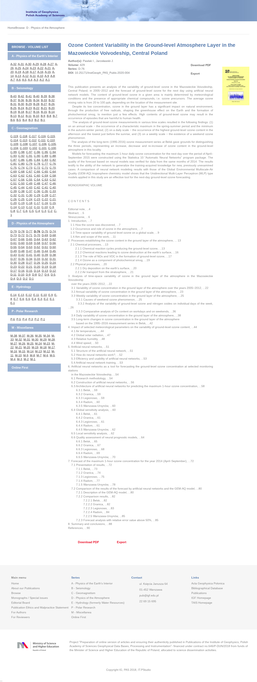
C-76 (53, 163)
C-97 (29, 152)
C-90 (37, 155)
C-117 (33, 136)
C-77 (45, 163)
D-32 (45, 259)
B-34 (36, 100)
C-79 (29, 163)
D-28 (21, 262)
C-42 (37, 187)
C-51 (13, 183)
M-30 (35, 339)
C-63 (13, 175)
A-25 (18, 68)
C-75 (13, 167)
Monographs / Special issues (29, 597)
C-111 (42, 140)
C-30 (29, 195)
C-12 (29, 207)
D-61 (13, 243)
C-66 (37, 171)
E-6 (22, 299)
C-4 (37, 211)
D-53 (29, 247)
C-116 (42, 136)
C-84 (37, 160)
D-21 (29, 266)
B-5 (18, 120)
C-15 (53, 203)
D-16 (21, 270)
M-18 (43, 347)
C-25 (21, 199)
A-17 (33, 72)
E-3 (40, 299)
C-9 (51, 207)
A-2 (42, 79)
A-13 (18, 76)
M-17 (51, 347)
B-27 (44, 104)
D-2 (25, 278)
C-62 (21, 175)
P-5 (18, 319)
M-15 (22, 351)
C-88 (53, 155)
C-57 (13, 179)
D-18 (53, 266)
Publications (199, 593)
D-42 (21, 255)
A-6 (18, 79)
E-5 (28, 299)
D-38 (53, 255)
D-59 (29, 243)
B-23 (29, 108)
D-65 (29, 239)
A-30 (28, 64)
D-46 (37, 251)
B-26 (52, 104)
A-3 (36, 79)
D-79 (13, 231)
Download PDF (201, 65)
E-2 (46, 299)
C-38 (21, 191)
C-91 (29, 155)
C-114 (14, 140)
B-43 (13, 96)
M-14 (30, 351)
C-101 (43, 148)
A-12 (25, 76)
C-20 (13, 203)
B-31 (13, 104)
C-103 (24, 148)
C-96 (37, 152)
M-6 (45, 355)
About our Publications (25, 588)
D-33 (37, 259)
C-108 (24, 144)
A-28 (43, 64)
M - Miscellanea (22, 327)
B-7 (55, 116)
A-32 (13, 64)
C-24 (29, 199)
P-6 (12, 319)
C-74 (21, 167)
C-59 (45, 175)
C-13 (21, 207)
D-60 (21, 243)
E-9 (50, 295)
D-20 (37, 266)
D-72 (21, 235)
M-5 (52, 355)
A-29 (36, 64)
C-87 (13, 160)
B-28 (36, 104)
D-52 (37, 247)
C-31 (21, 195)
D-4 (12, 278)
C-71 (45, 167)
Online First (20, 367)
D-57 (45, 243)
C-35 (45, 191)
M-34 (46, 335)
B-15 (44, 111)
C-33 (53, 191)
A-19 (18, 72)
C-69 (13, 171)
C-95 (45, 152)
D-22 (21, 266)
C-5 (31, 211)
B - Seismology (22, 88)
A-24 (25, 68)
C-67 (29, 171)
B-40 (36, 96)
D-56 (53, 243)
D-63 (45, 239)
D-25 (45, 262)
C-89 (45, 155)
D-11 (13, 274)
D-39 (45, 255)
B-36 (21, 100)
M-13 (38, 351)
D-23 (13, 266)
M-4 (12, 359)
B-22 (36, 108)
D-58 (37, 243)
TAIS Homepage (201, 602)
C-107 (33, 144)
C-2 (50, 211)
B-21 (44, 108)
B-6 (12, 120)
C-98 (21, 152)
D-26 (37, 262)
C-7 (19, 211)
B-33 (44, 100)
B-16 (36, 111)
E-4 (34, 299)
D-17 (13, 270)
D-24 (53, 262)
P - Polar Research (25, 311)
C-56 (21, 179)
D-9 (28, 274)
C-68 (21, 171)
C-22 (45, 199)
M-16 (13, 351)
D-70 (37, 235)
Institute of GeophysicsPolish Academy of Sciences (45, 13)
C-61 (29, 175)
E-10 (44, 295)
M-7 (39, 355)
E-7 (16, 299)
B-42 (21, 96)
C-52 (53, 179)
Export (195, 73)
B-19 (13, 111)
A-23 (33, 68)
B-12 (21, 116)
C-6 (25, 211)
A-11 (33, 76)
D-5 (53, 274)
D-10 (21, 274)
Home (11, 27)
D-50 (53, 247)
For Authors (18, 612)
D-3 (19, 278)
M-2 (26, 359)
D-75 (45, 231)
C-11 (37, 207)
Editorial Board (20, 602)
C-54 (37, 179)
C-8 (12, 211)
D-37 (13, 259)
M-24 (38, 343)
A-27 (51, 64)
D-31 (53, 259)
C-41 (45, 187)
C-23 (37, 199)
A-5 (24, 79)
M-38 (13, 335)
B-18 (21, 111)
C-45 (13, 187)
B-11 (29, 116)
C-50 (21, 183)
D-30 (13, 262)
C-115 (51, 136)
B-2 (37, 120)
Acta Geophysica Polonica (207, 583)
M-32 (18, 339)
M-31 (26, 339)
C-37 (29, 191)
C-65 (45, 171)
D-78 (21, 231)
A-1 (47, 79)
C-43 (29, 187)
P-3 (31, 319)
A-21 (48, 68)
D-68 (53, 235)
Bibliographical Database (207, 588)
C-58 (53, 175)
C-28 (45, 195)
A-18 (25, 72)
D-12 (53, 270)
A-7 (12, 79)
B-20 (52, 108)
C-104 (14, 148)
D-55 (13, 247)
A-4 (30, 79)
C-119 (14, 136)
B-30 (21, 104)
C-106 (43, 144)
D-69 (45, 235)
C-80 (21, 163)
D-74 (53, 231)
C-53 (45, 179)
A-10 (40, 76)
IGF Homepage (201, 597)
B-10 (36, 116)
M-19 (35, 347)
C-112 (33, 140)
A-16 (40, 72)
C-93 (13, 155)
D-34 (29, 259)
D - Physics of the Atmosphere (45, 27)
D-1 (31, 278)
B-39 (44, 96)
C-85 (29, 160)
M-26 (22, 343)
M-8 (32, 355)
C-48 (37, 183)
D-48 (21, 251)
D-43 (13, 255)
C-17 (37, 203)
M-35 (38, 335)
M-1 (32, 359)
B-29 (29, 104)
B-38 (52, 96)
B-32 (52, 100)
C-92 (21, 155)
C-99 (13, 152)
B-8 (49, 116)
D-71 (29, 235)
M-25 (30, 343)
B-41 (29, 96)
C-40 (53, 187)
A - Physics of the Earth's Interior (35, 56)
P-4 (24, 319)
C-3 (44, 211)
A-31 (21, 64)
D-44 (45, 251)
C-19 (21, 203)
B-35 (29, 100)
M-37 (22, 335)
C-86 (21, 160)
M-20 (26, 347)
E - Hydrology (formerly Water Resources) (97, 602)
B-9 (43, 116)
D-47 (29, 251)
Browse (20, 27)
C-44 (21, 187)
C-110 (51, 140)
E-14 (13, 295)
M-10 (18, 355)
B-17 (29, 111)
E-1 (52, 299)
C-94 (53, 152)
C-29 (37, 195)
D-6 (47, 274)
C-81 (13, 163)
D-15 (29, 270)
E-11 (36, 295)
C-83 (45, 160)
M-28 (51, 339)
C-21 (53, 199)
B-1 (43, 120)
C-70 (53, 167)
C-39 (13, 191)
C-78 (37, 163)
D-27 (29, 262)
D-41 (29, 255)
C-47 (45, 183)
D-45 (53, 251)
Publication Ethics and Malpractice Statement (38, 607)
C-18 (29, 203)
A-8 (52, 76)
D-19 (45, 266)
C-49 (29, 183)
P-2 (37, 319)
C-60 (37, 175)
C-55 (29, 179)
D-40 (37, 255)
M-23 (46, 343)
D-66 (21, 239)
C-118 (23, 136)
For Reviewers (20, 617)
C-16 (45, 203)
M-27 (13, 343)
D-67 (13, 239)
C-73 (29, 167)
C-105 (52, 144)
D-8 (34, 274)
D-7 (40, 274)
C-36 (37, 191)
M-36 (30, 335)
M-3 (19, 359)
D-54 (21, 247)
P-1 (43, 319)
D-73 (13, 235)
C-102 (33, 148)
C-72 (37, 167)
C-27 (53, 195)
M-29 (43, 339)
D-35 (21, 259)
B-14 (52, 111)
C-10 (45, 207)
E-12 (29, 295)
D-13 (45, 270)
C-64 (53, 171)
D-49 (13, 251)
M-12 (46, 351)
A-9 (47, 76)
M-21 (18, 347)
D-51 (45, 247)
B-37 (13, 100)
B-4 (24, 120)
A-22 (40, 68)
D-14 (37, 270)
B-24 (21, 108)
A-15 (48, 72)
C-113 (23, 140)
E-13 (21, 295)
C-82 (53, 160)
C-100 (52, 148)
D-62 (53, 239)
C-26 (13, 199)
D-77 (29, 231)
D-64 (37, 239)
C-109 (14, 144)
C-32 (13, 195)
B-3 (31, 120)
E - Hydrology (21, 286)
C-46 (53, 183)
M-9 (25, 355)
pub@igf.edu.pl (149, 595)
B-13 (13, 116)
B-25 (13, 108)
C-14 (13, 207)
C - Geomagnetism (25, 128)
